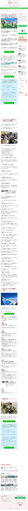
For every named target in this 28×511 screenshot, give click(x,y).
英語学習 (19, 88)
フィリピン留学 (9, 5)
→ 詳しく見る (19, 22)
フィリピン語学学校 (13, 5)
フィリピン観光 (21, 5)
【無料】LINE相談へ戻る (23, 33)
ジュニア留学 (3, 464)
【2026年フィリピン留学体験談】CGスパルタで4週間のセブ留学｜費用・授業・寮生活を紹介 (22, 67)
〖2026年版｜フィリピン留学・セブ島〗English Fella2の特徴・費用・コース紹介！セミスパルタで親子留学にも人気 (22, 55)
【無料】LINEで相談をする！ (9, 102)
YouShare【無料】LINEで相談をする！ (9, 421)
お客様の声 (6, 5)
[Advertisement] (9, 111)
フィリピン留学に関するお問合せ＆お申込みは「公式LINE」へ (14, 8)
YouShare (14, 508)
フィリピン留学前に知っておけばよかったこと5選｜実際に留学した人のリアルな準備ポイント (22, 50)
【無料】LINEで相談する (8, 51)
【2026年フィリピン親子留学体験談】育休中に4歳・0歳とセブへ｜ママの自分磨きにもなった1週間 (22, 62)
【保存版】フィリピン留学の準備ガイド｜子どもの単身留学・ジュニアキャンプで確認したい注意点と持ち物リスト (22, 73)
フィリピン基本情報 (18, 5)
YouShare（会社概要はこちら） (5, 34)
